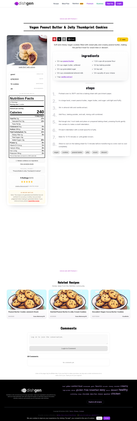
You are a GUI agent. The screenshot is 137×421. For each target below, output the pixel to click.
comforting (73, 394)
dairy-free (93, 394)
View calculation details (27, 164)
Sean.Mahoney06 (39, 316)
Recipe (56, 4)
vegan (56, 152)
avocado (105, 386)
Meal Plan (65, 4)
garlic (92, 386)
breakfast (94, 390)
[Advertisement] (68, 12)
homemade (86, 386)
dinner (73, 390)
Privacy (76, 411)
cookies (65, 152)
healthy (123, 389)
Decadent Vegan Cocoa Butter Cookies (108, 312)
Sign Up (110, 3)
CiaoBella (125, 316)
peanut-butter (77, 152)
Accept (107, 418)
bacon (108, 390)
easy (102, 389)
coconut (117, 386)
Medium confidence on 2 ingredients (28, 160)
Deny (99, 418)
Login (119, 3)
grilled (68, 386)
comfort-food (76, 386)
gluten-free (82, 390)
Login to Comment (68, 348)
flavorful (98, 386)
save (123, 39)
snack (95, 152)
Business (100, 4)
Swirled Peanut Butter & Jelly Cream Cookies (68, 312)
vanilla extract (66, 77)
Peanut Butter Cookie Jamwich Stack (23, 312)
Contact (81, 411)
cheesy (111, 386)
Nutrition (78, 4)
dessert (104, 152)
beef (63, 386)
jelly (87, 152)
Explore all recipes (95, 402)
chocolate (85, 394)
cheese (100, 394)
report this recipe (33, 201)
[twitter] (59, 39)
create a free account (21, 186)
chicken (115, 393)
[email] (64, 39)
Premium (90, 4)
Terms (71, 411)
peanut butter (68, 61)
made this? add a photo (27, 67)
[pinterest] (54, 39)
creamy (124, 386)
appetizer (107, 394)
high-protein (67, 390)
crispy (80, 394)
